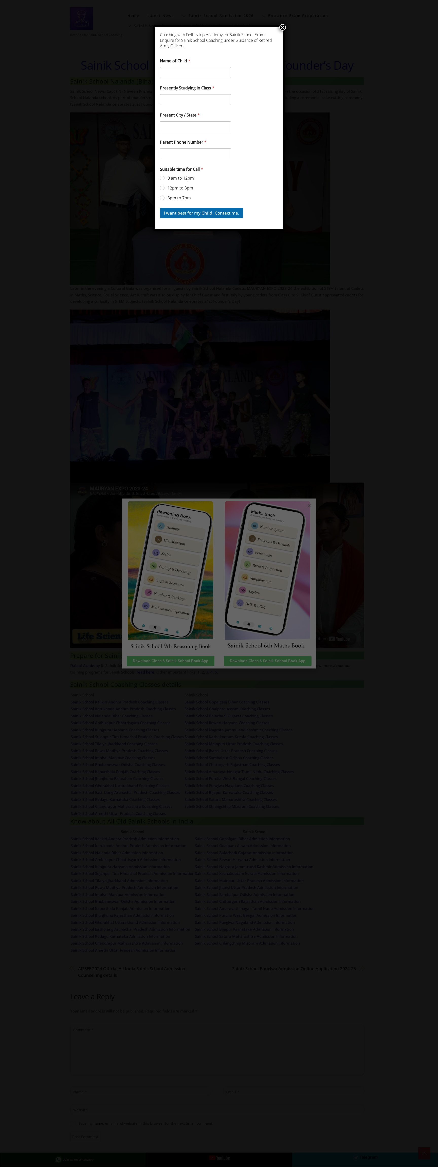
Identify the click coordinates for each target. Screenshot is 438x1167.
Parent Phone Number (183, 142)
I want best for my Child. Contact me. (201, 213)
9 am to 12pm (181, 178)
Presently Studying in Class (187, 88)
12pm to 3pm (180, 188)
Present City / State (180, 115)
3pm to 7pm (179, 198)
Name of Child (175, 61)
